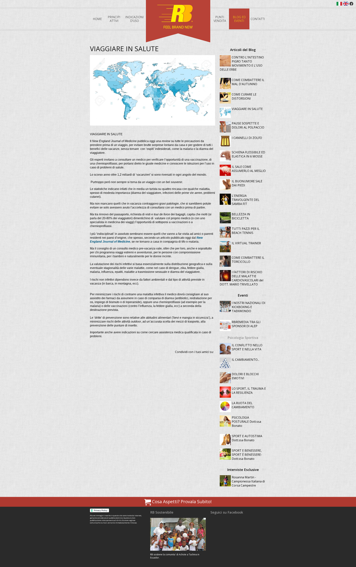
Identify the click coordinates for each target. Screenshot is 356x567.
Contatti (258, 19)
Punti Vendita (220, 19)
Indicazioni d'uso (134, 19)
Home (97, 19)
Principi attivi (114, 19)
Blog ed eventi (239, 19)
